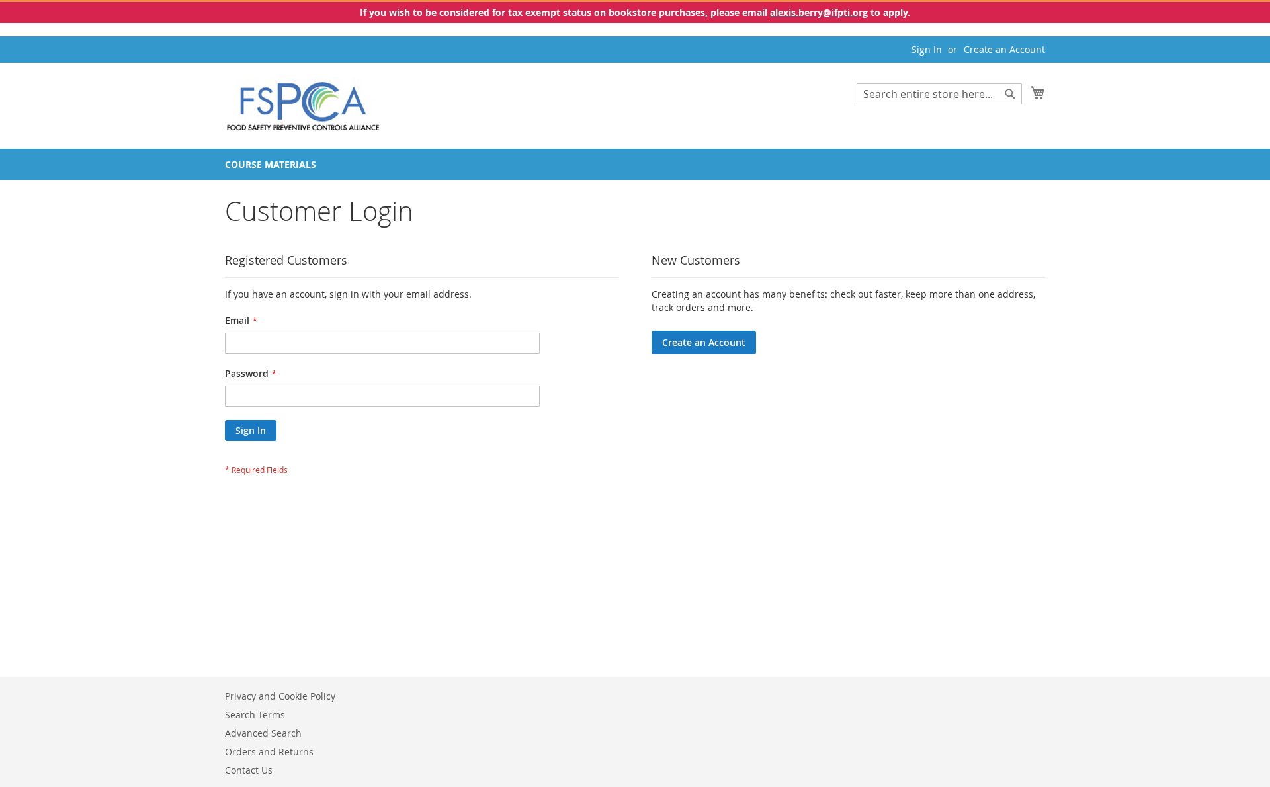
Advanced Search (263, 733)
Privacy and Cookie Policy (280, 696)
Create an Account (1004, 49)
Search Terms (255, 714)
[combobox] (939, 93)
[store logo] (303, 105)
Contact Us (249, 770)
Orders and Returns (269, 751)
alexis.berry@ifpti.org (819, 12)
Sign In (926, 49)
